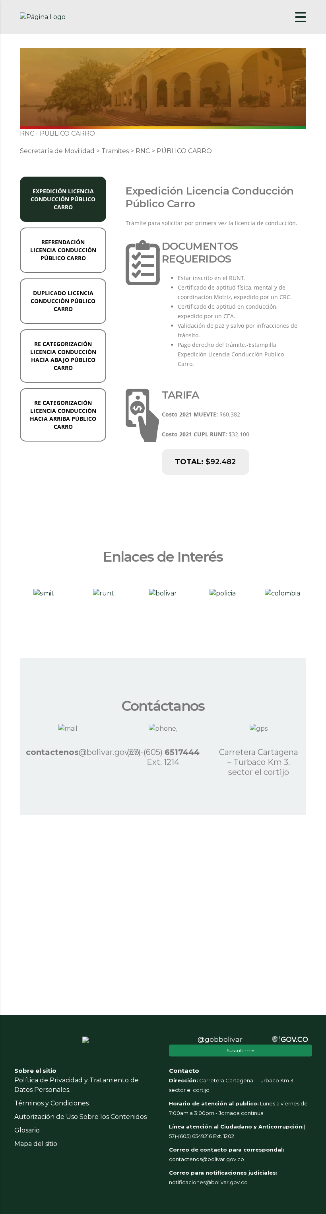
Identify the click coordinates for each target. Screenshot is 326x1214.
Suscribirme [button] (240, 1050)
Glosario (27, 1130)
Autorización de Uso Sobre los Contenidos (80, 1117)
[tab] (63, 199)
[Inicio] (43, 17)
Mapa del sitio (35, 1144)
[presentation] (63, 199)
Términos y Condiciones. (52, 1103)
